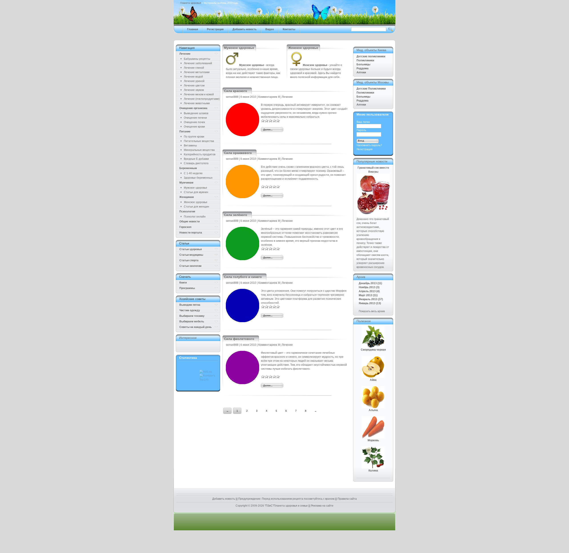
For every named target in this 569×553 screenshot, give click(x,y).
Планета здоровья (190, 3)
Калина (373, 470)
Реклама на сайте (321, 505)
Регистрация (365, 149)
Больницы (363, 64)
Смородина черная (373, 349)
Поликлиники (365, 60)
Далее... (267, 129)
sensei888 (232, 96)
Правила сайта (347, 498)
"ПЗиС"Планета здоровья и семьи (286, 505)
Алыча (373, 410)
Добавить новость (224, 498)
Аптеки (361, 72)
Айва (373, 379)
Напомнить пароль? (369, 145)
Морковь (373, 440)
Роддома (363, 68)
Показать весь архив (372, 311)
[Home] (284, 23)
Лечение (287, 96)
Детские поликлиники (371, 56)
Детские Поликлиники (371, 88)
